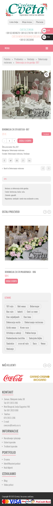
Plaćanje (39, 22)
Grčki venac (11, 327)
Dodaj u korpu (25, 140)
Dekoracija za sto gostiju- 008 (48, 168)
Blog (5, 480)
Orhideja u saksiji (13, 333)
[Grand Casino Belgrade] (40, 378)
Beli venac (22, 306)
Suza (35, 343)
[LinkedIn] (29, 160)
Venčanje (27, 153)
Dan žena (27, 317)
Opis (5, 179)
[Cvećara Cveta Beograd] (26, 9)
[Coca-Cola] (13, 378)
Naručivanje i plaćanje (12, 438)
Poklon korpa (30, 333)
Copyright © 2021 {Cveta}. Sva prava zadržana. (18, 496)
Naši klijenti (8, 467)
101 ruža (9, 306)
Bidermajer (34, 306)
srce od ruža (23, 343)
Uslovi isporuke (10, 442)
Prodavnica (18, 59)
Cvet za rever (32, 311)
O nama (7, 459)
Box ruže (9, 311)
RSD (46, 36)
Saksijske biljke (35, 338)
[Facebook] (4, 160)
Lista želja (14, 22)
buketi (20, 311)
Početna (7, 59)
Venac (43, 343)
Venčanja (30, 59)
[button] (46, 74)
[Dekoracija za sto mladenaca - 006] (26, 244)
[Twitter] (10, 160)
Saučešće (10, 343)
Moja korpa (27, 22)
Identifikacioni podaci (12, 463)
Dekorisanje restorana (17, 150)
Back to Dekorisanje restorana (14, 168)
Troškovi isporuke (10, 446)
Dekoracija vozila (13, 322)
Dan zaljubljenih (12, 317)
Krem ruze (24, 327)
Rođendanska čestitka (15, 338)
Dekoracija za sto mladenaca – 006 (43, 168)
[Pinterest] (17, 160)
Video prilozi (8, 484)
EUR (46, 30)
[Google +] (23, 160)
